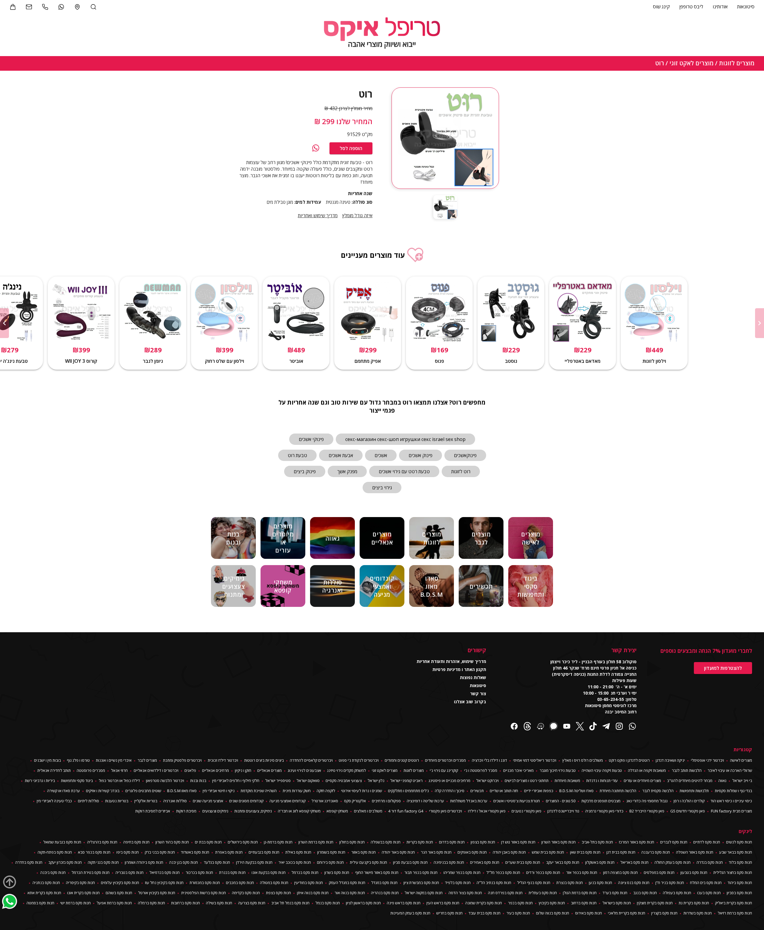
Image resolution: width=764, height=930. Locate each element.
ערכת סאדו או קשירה (63, 790)
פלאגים (190, 770)
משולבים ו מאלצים (368, 811)
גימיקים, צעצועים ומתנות (253, 811)
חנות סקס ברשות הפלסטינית (203, 892)
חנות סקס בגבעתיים (264, 852)
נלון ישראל (376, 780)
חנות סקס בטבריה (129, 872)
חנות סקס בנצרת (569, 882)
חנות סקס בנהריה (385, 892)
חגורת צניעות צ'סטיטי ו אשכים (516, 800)
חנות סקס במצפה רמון (620, 872)
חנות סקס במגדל (384, 882)
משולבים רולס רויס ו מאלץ (582, 760)
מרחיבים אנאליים (215, 770)
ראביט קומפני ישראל (406, 780)
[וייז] (540, 727)
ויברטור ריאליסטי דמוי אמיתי (534, 760)
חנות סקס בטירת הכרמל (91, 872)
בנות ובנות (198, 780)
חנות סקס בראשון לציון (363, 903)
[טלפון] (45, 7)
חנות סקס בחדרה (28, 862)
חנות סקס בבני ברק (160, 852)
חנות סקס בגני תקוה (103, 862)
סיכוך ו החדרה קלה (449, 790)
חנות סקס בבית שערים (522, 862)
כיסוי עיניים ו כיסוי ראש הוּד (731, 800)
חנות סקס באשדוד (195, 852)
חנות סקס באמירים (484, 862)
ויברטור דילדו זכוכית (223, 760)
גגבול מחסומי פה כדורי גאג (647, 800)
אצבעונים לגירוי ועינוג (304, 770)
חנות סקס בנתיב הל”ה (494, 882)
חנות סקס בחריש (449, 913)
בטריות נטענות (116, 800)
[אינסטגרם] (619, 727)
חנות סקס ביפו (127, 852)
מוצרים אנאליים (269, 770)
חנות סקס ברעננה (655, 852)
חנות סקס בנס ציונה (633, 882)
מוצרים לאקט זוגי (385, 770)
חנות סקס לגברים (673, 842)
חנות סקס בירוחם (330, 862)
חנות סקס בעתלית (543, 892)
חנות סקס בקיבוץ (552, 903)
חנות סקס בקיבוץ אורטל (156, 892)
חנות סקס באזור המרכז (636, 842)
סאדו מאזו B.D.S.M (182, 790)
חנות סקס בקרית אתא (44, 892)
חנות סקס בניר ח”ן (669, 882)
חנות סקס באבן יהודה (509, 852)
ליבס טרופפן (691, 6)
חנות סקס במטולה (274, 882)
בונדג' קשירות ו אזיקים (102, 790)
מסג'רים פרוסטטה (91, 770)
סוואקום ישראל (308, 780)
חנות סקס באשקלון (599, 862)
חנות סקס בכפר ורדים (543, 872)
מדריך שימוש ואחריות (318, 215)
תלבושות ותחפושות (694, 790)
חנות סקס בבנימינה (449, 862)
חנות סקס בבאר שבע (735, 852)
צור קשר (478, 693)
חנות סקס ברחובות (185, 903)
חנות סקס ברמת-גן (278, 842)
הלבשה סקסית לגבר (658, 790)
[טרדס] (527, 727)
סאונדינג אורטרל (325, 800)
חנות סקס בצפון (483, 842)
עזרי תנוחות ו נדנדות (602, 780)
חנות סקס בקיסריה (80, 882)
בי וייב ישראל (742, 780)
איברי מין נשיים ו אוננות (114, 760)
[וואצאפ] (316, 148)
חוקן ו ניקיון (243, 770)
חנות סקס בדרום (452, 842)
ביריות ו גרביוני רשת (40, 780)
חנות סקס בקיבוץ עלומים (120, 882)
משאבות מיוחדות (567, 780)
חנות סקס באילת (298, 852)
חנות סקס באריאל (634, 862)
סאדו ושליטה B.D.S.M (576, 790)
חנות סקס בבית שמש (548, 852)
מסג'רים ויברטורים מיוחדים (445, 760)
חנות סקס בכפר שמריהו (461, 872)
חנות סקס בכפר (520, 903)
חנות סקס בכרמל (305, 872)
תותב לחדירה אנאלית (54, 770)
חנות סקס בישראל (617, 903)
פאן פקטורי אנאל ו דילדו (487, 811)
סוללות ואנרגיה (175, 800)
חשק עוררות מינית (297, 790)
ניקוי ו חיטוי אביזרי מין (219, 790)
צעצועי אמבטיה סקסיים (344, 780)
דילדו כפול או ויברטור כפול (119, 780)
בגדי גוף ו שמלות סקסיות (733, 790)
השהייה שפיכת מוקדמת (259, 790)
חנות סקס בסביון (739, 892)
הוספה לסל (351, 148)
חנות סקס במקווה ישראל (424, 892)
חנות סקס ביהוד (740, 882)
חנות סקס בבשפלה (386, 842)
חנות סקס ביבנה (53, 872)
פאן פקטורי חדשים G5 (687, 811)
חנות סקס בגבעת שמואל (62, 842)
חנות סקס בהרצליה (102, 842)
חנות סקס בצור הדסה (465, 892)
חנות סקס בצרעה (251, 903)
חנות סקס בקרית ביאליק (733, 903)
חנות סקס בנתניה (46, 882)
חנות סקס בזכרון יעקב (65, 862)
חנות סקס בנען (600, 882)
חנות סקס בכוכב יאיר (294, 862)
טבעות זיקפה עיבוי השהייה (602, 770)
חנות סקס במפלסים (659, 872)
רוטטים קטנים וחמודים (402, 760)
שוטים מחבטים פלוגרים (143, 790)
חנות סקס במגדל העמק (347, 882)
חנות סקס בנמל (327, 903)
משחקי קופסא (337, 811)
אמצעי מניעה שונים (208, 800)
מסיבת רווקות (186, 811)
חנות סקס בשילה (219, 903)
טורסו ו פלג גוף (78, 760)
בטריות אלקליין (145, 800)
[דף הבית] (382, 33)
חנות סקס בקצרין (664, 913)
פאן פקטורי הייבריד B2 (646, 811)
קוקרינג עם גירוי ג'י (444, 770)
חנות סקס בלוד (740, 862)
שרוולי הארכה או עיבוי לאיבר (730, 770)
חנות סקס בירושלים (243, 842)
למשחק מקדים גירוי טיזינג (346, 770)
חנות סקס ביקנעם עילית (368, 862)
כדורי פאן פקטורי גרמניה (604, 811)
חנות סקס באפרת (229, 852)
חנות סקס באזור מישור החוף (376, 872)
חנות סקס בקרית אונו (83, 892)
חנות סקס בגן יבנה (183, 862)
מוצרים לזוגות (413, 770)
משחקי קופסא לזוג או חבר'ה (299, 811)
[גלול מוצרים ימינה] (759, 323)
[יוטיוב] (567, 727)
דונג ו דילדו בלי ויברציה (489, 760)
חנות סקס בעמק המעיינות (410, 913)
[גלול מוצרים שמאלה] (4, 323)
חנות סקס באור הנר (436, 852)
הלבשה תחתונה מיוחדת (618, 790)
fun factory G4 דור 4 (405, 811)
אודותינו (720, 6)
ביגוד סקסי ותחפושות (77, 780)
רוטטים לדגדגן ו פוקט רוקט (629, 760)
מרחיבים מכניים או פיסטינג (449, 780)
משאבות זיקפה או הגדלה (647, 770)
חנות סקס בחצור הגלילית (732, 872)
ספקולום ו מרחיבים (386, 800)
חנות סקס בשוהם (119, 892)
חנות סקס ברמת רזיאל (735, 913)
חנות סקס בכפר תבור (421, 872)
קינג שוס (661, 6)
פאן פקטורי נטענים (526, 811)
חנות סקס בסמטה (40, 903)
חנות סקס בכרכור (199, 872)
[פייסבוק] (514, 727)
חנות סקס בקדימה (246, 892)
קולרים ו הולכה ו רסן (689, 800)
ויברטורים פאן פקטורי (445, 811)
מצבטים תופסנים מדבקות (600, 800)
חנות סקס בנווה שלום (552, 913)
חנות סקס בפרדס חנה (505, 892)
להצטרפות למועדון (723, 668)
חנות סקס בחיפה (136, 842)
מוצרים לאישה (741, 760)
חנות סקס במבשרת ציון (421, 882)
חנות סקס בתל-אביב (597, 842)
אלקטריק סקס (355, 800)
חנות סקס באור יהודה (398, 852)
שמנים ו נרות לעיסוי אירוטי (361, 790)
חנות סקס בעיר (518, 913)
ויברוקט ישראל (487, 780)
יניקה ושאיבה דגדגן (670, 760)
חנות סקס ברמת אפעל (114, 903)
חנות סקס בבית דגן (620, 852)
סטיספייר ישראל (278, 780)
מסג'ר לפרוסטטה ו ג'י (480, 770)
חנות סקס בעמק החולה (672, 862)
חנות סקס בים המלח (706, 882)
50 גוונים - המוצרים (560, 800)
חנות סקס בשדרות (697, 913)
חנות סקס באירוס (588, 913)
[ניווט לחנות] (77, 7)
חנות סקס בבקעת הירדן (254, 862)
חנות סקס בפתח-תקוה (55, 852)
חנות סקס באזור (363, 852)
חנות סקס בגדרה (710, 862)
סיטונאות (745, 6)
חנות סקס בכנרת (232, 872)
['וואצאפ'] (61, 7)
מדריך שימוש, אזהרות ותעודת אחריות (451, 661)
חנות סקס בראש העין (442, 903)
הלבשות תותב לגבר (687, 770)
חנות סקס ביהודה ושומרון (144, 862)
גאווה (722, 780)
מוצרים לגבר (147, 760)
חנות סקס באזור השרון (558, 842)
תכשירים (477, 790)
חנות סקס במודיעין (308, 882)
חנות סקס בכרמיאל (165, 872)
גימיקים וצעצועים (215, 811)
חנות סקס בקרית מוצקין (655, 903)
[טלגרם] (606, 727)
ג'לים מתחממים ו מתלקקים (408, 790)
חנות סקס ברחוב (584, 903)
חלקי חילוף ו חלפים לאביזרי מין (235, 780)
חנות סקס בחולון (352, 842)
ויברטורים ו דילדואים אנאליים (156, 770)
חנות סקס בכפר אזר (581, 872)
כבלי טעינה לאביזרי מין (54, 800)
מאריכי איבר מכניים (518, 770)
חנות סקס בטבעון (693, 872)
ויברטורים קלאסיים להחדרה (311, 760)
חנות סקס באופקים (472, 852)
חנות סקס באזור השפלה (694, 852)
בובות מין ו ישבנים (47, 760)
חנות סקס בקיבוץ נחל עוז (164, 882)
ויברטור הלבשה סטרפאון (165, 780)
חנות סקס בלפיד (458, 882)
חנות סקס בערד (615, 892)
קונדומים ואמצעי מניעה (287, 800)
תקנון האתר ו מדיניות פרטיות (459, 669)
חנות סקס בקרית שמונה (483, 903)
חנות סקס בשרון (336, 872)
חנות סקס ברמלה (151, 903)
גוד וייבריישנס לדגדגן (563, 811)
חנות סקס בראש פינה (403, 903)
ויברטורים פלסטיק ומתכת (182, 760)
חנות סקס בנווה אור (350, 892)
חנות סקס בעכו (709, 892)
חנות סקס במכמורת (205, 882)
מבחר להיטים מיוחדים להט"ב (689, 780)
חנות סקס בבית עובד (484, 913)
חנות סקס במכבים (240, 882)
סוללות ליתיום (88, 800)
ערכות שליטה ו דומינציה (425, 800)
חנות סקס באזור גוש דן (518, 842)
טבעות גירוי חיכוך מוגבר (558, 770)
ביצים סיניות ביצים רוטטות (264, 760)
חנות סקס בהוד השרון (172, 842)
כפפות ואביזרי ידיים (538, 790)
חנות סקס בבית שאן (585, 852)
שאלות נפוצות (473, 677)
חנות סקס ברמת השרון (315, 842)
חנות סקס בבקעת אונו (269, 872)
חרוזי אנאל (119, 770)
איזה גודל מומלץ (357, 215)
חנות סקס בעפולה (677, 892)
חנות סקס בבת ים (208, 842)
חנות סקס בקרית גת (694, 903)
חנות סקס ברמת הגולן (580, 892)
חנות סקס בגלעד (217, 862)
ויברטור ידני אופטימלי (707, 760)
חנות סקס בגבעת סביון (410, 862)
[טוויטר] (580, 727)
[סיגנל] (553, 727)
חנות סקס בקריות (419, 842)
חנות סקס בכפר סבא (94, 852)
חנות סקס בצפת (278, 892)
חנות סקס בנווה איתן (313, 892)
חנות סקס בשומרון (331, 852)
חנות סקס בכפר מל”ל (503, 872)
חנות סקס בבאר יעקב (562, 862)
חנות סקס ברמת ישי (75, 903)
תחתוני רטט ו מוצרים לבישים (527, 780)
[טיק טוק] (593, 727)
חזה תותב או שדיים (504, 790)
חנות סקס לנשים (739, 842)
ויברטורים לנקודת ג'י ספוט (359, 760)
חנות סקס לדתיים (706, 842)
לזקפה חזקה (326, 790)
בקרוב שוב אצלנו (470, 701)
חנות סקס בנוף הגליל (533, 882)
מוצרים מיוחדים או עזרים (642, 780)
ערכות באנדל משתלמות (468, 800)
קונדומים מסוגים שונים (246, 800)
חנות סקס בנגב (645, 892)
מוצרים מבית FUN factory (731, 811)
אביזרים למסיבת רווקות (152, 811)
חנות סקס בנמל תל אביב (290, 903)
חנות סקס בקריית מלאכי (626, 913)
